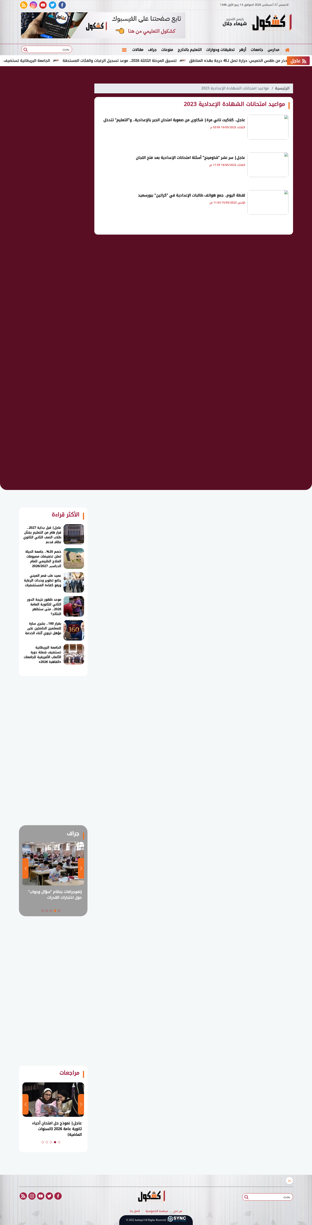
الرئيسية (282, 88)
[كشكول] (271, 22)
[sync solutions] (177, 1220)
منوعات (167, 49)
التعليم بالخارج (190, 49)
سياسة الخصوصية (156, 1211)
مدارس (273, 49)
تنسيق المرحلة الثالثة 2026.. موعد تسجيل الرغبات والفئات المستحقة (141, 60)
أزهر (242, 49)
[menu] (124, 49)
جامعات (257, 49)
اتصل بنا (135, 1211)
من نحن (178, 1211)
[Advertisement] (53, 148)
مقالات (137, 49)
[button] (59, 911)
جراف (152, 49)
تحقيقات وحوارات (220, 49)
